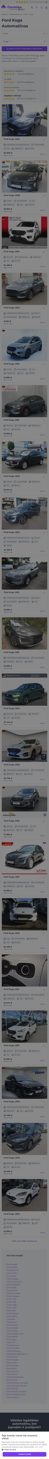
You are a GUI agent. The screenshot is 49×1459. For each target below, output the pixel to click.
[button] (24, 1449)
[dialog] (24, 1445)
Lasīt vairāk (39, 1447)
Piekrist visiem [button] (24, 1454)
